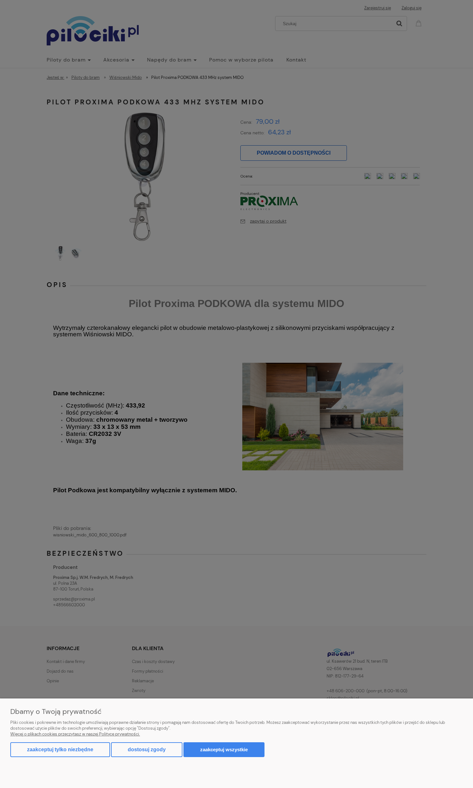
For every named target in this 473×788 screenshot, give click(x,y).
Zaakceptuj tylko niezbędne (60, 749)
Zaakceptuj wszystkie (224, 749)
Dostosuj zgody (147, 749)
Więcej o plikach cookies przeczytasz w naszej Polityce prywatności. (75, 734)
